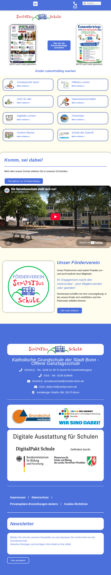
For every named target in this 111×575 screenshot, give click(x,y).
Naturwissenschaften (84, 99)
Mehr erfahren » (23, 86)
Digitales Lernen (26, 115)
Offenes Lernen (81, 82)
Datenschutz (40, 497)
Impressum (18, 497)
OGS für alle (24, 99)
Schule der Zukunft (83, 132)
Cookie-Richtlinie (76, 504)
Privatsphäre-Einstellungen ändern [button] (34, 504)
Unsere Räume (25, 132)
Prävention (78, 115)
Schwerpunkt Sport (28, 82)
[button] (35, 4)
